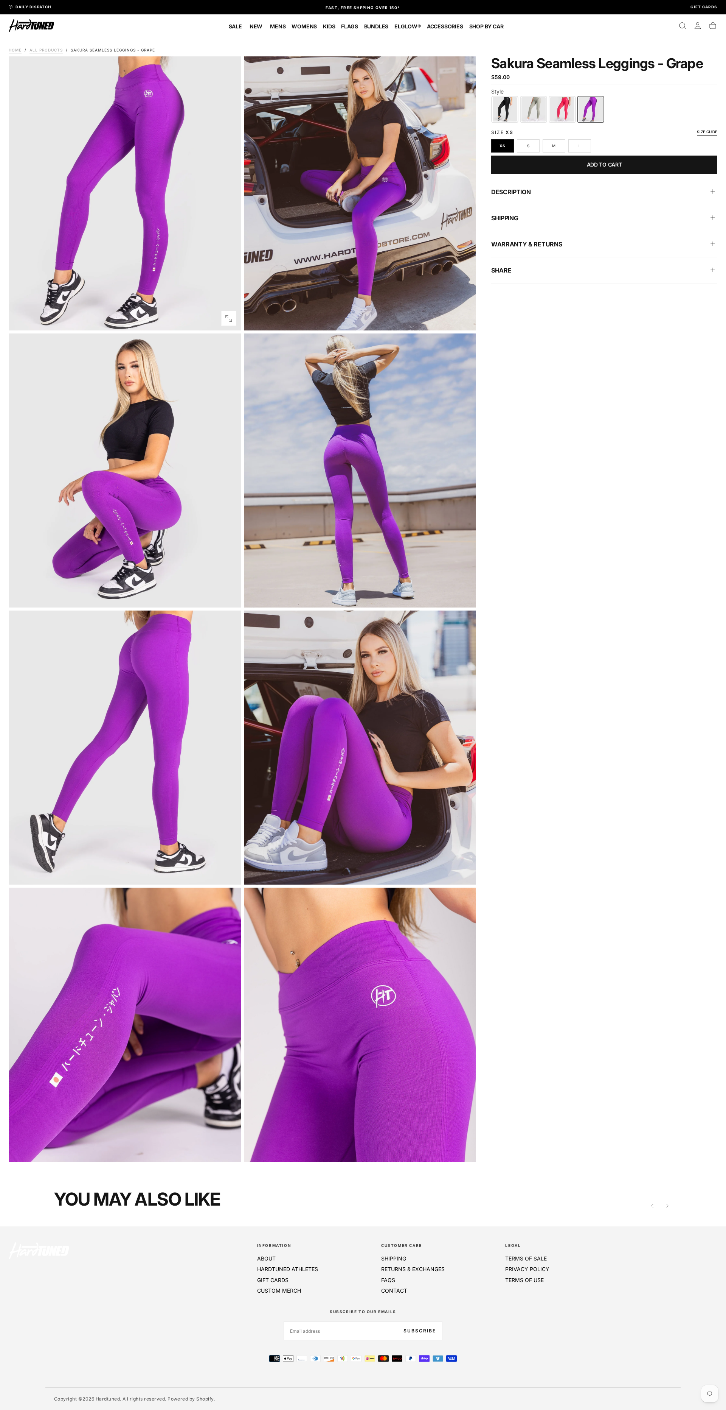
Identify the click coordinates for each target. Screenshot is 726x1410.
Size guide (707, 131)
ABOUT (266, 1258)
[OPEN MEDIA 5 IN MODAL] (463, 872)
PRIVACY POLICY (527, 1269)
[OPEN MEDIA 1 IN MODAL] (463, 318)
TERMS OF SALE (526, 1258)
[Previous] (652, 1205)
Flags (349, 26)
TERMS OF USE (524, 1280)
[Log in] (697, 26)
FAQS (388, 1280)
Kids (329, 26)
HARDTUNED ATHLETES (287, 1269)
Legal (513, 1245)
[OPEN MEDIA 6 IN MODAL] (228, 1149)
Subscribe (419, 1331)
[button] (682, 26)
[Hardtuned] (39, 1251)
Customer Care (401, 1245)
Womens (304, 26)
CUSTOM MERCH (279, 1290)
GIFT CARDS (273, 1280)
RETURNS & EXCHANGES (413, 1269)
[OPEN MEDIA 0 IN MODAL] (228, 318)
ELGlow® (407, 26)
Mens (277, 26)
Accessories (445, 26)
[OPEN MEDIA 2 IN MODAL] (228, 595)
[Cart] (712, 26)
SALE (235, 26)
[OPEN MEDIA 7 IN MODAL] (463, 1149)
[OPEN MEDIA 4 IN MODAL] (228, 872)
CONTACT (394, 1290)
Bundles (376, 26)
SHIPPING (393, 1258)
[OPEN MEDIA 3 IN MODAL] (463, 595)
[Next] (667, 1205)
